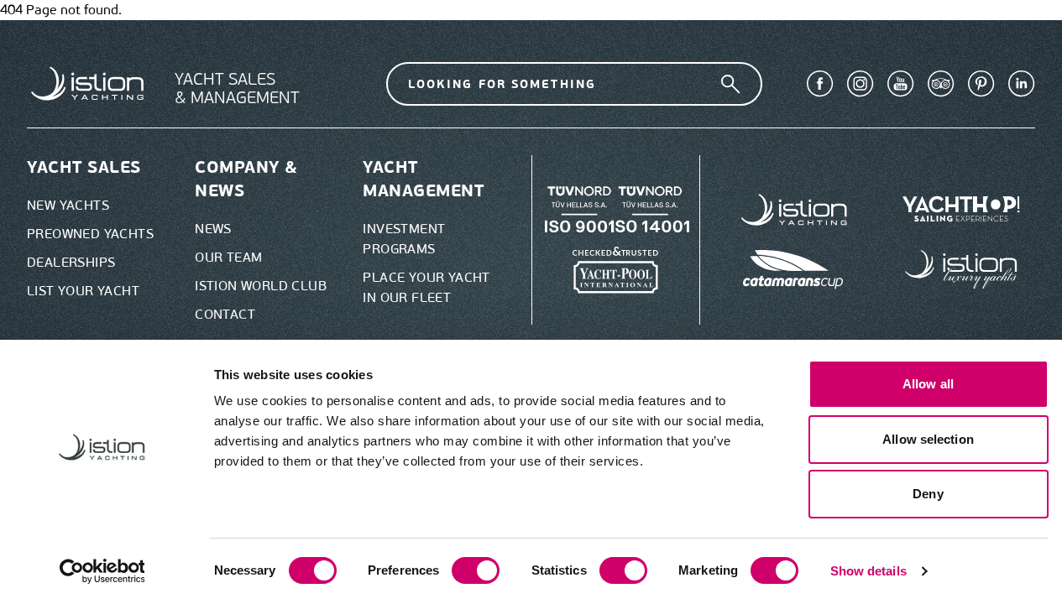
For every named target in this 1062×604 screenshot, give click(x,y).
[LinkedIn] (1021, 83)
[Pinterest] (981, 83)
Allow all (928, 384)
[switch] (476, 570)
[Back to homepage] (87, 83)
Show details (868, 571)
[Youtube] (900, 83)
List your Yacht (83, 291)
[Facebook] (820, 83)
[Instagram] (860, 83)
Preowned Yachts (90, 234)
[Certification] (616, 270)
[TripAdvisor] (941, 83)
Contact (225, 314)
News (213, 229)
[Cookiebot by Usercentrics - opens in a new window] (102, 571)
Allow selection (928, 439)
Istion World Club (261, 286)
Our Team (228, 257)
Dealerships (71, 262)
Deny (928, 494)
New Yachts (68, 205)
